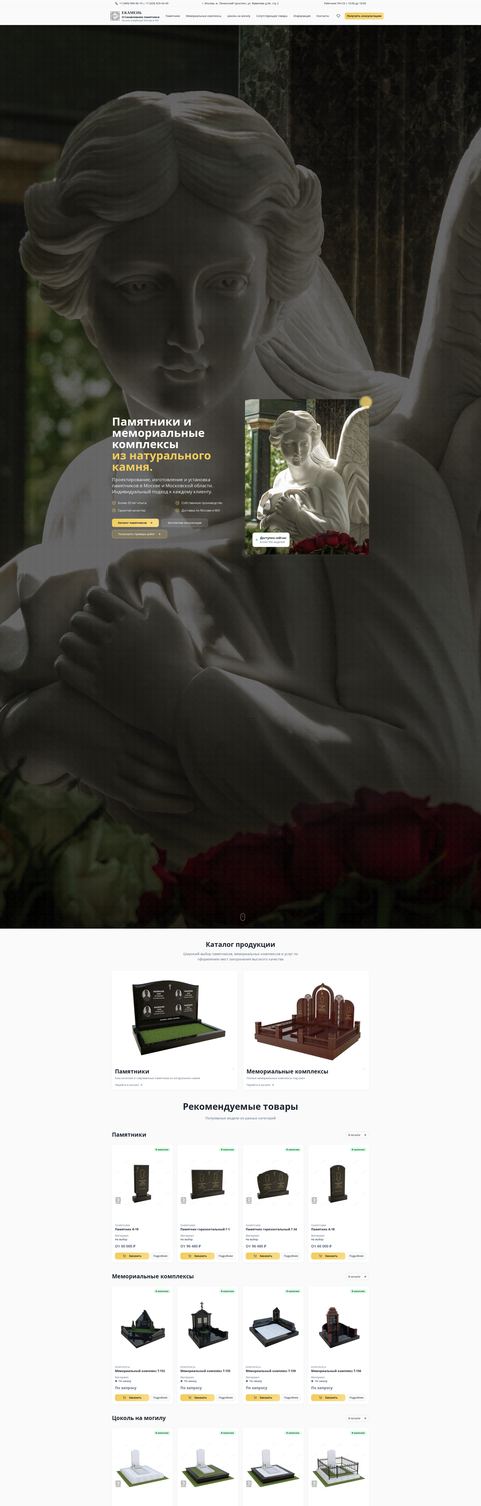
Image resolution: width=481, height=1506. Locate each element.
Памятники (173, 16)
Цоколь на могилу (238, 16)
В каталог (354, 1135)
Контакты (323, 16)
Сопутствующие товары (271, 16)
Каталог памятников (132, 523)
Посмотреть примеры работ (136, 534)
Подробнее (160, 1256)
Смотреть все (178, 1018)
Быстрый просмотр (142, 1183)
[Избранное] (338, 16)
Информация (302, 16)
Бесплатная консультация (185, 523)
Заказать (135, 1256)
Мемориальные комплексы (203, 16)
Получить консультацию (364, 16)
